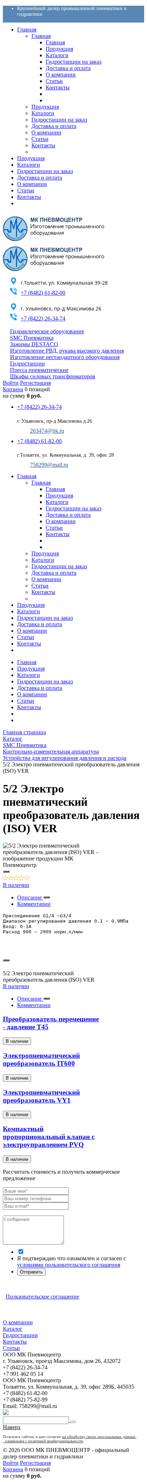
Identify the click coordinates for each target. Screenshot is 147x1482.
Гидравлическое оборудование (47, 331)
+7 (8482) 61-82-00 (43, 293)
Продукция (31, 669)
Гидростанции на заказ (45, 681)
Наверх (12, 1427)
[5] (27, 878)
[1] (5, 878)
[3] (16, 878)
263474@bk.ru (47, 431)
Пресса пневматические (39, 370)
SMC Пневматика (32, 338)
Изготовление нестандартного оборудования (65, 357)
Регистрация (35, 383)
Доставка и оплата (39, 688)
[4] (21, 878)
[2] (11, 878)
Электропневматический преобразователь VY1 (41, 1096)
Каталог (12, 1329)
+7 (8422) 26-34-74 (43, 318)
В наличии (16, 885)
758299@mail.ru (49, 465)
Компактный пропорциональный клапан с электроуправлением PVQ (49, 1136)
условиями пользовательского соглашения (68, 1265)
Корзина (13, 389)
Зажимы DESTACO (34, 344)
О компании (32, 694)
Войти (11, 383)
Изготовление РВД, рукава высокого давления (67, 351)
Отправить (31, 1272)
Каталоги (28, 675)
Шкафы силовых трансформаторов (52, 376)
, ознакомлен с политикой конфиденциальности (43, 1441)
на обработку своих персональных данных (99, 1436)
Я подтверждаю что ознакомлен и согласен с (71, 1261)
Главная (26, 662)
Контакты (29, 707)
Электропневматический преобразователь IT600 (41, 1059)
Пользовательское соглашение (42, 1297)
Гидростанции (27, 363)
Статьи (25, 701)
